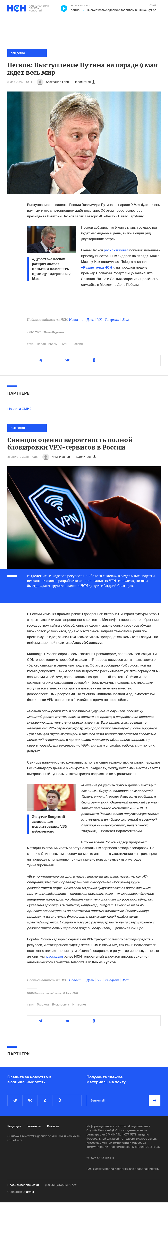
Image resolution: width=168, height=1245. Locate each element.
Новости (76, 319)
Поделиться (82, 82)
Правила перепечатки (23, 1185)
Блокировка (60, 1004)
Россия (78, 344)
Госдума (43, 1004)
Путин (65, 344)
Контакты (34, 1126)
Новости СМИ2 (19, 409)
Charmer (28, 1192)
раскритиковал (116, 250)
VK (99, 319)
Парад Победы (47, 344)
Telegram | (113, 319)
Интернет (79, 1004)
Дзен (90, 319)
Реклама (53, 1126)
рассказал (54, 956)
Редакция (14, 1126)
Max (125, 319)
